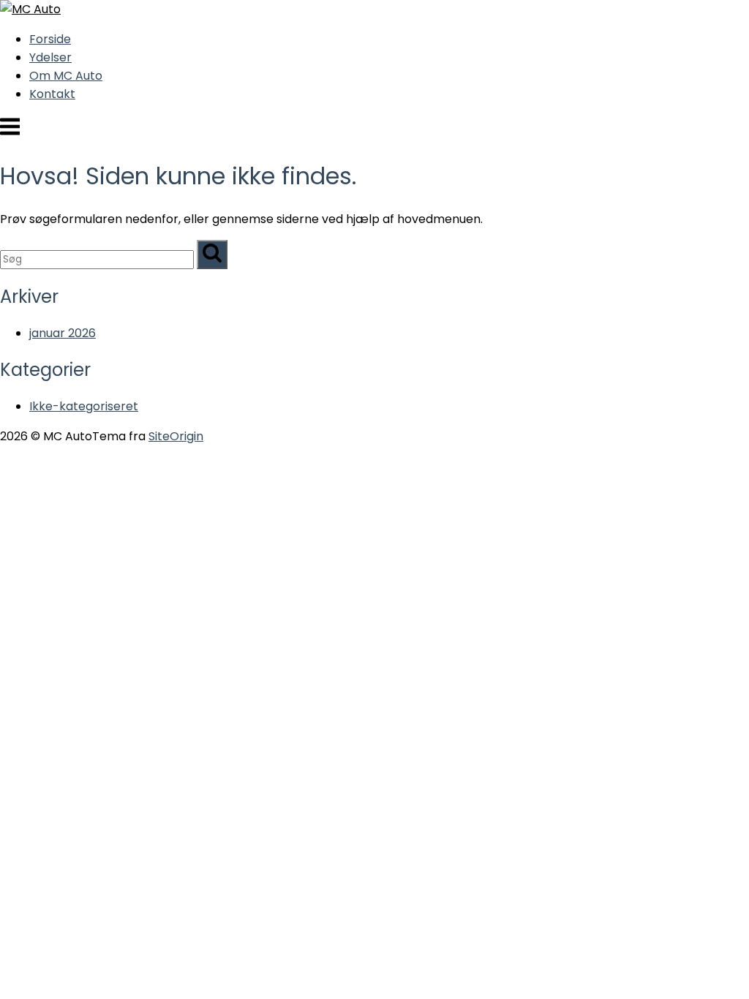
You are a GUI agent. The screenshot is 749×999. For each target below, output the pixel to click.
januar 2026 (62, 333)
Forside (50, 39)
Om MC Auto (65, 75)
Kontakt (52, 94)
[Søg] (212, 254)
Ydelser (50, 57)
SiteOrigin (175, 436)
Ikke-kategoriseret (83, 406)
